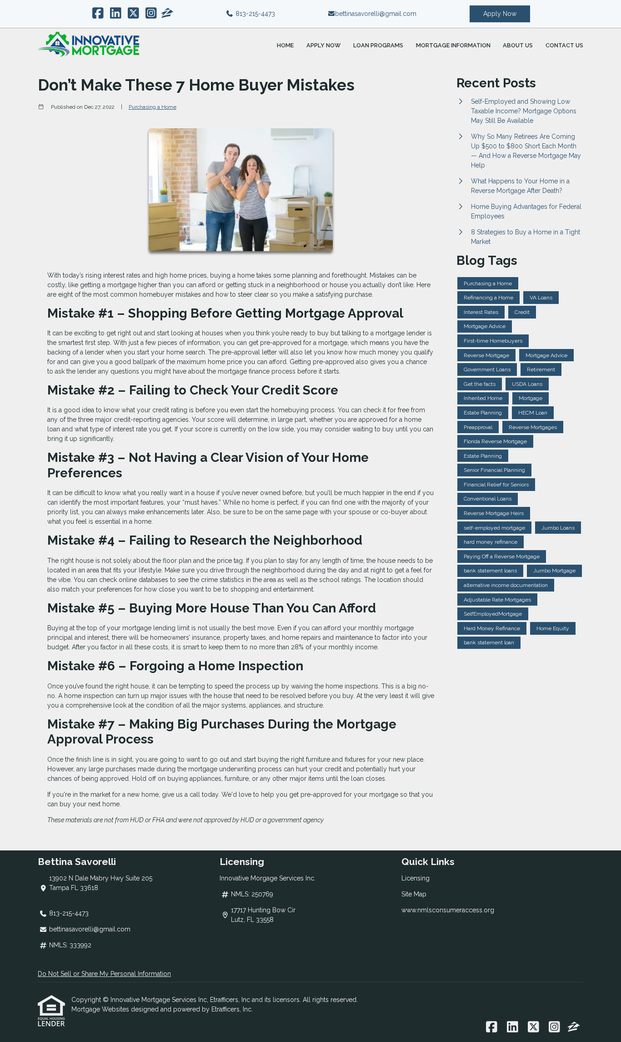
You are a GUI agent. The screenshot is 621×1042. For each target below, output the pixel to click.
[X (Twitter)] (133, 13)
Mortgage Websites (101, 1009)
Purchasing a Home (152, 107)
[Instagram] (151, 13)
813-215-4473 (254, 13)
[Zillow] (167, 13)
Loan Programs (378, 45)
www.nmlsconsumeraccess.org (447, 910)
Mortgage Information (453, 45)
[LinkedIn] (116, 13)
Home (285, 45)
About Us (518, 45)
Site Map (413, 894)
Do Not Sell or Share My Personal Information (104, 973)
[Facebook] (98, 13)
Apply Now (499, 13)
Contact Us (564, 45)
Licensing (415, 878)
